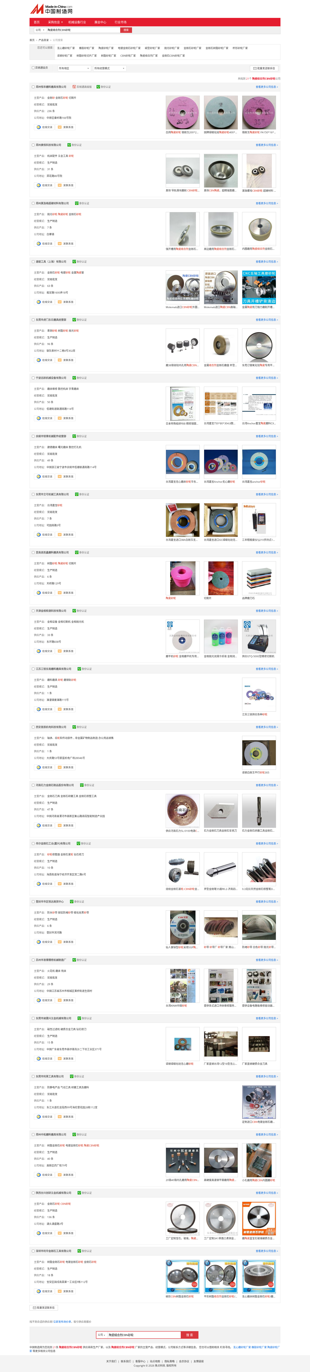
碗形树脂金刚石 (180, 1296)
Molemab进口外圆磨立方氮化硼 (182, 307)
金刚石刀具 (53, 796)
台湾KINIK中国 (176, 1005)
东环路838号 (54, 642)
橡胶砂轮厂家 (86, 48)
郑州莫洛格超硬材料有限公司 (52, 203)
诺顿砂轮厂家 (64, 55)
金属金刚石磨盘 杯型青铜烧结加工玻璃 (221, 365)
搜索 (126, 30)
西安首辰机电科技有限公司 (51, 727)
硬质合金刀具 (68, 1029)
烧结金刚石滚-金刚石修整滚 (182, 889)
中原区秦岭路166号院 (59, 118)
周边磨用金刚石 (221, 249)
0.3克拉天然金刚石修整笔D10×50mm (259, 889)
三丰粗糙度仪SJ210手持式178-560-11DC (259, 540)
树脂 (63, 331)
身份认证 (106, 87)
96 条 (50, 344)
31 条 (50, 169)
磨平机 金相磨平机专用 (182, 656)
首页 (37, 22)
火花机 (51, 971)
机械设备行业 (77, 22)
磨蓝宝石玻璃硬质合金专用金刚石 (259, 1238)
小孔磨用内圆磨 (258, 1180)
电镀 (66, 272)
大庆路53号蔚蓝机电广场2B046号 (66, 758)
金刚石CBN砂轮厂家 (173, 55)
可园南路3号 (54, 525)
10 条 (50, 868)
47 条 (50, 809)
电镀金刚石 (74, 1145)
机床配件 (52, 156)
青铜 (52, 331)
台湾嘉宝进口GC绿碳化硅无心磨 (221, 540)
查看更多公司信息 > (267, 87)
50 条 (50, 402)
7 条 (49, 227)
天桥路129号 (54, 583)
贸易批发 (52, 104)
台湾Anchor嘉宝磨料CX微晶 (259, 423)
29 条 (50, 984)
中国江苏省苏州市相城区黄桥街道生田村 (69, 991)
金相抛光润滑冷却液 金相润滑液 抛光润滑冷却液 (221, 656)
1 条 (49, 693)
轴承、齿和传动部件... (60, 738)
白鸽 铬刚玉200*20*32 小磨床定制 (182, 132)
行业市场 (121, 22)
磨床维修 (52, 389)
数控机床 (63, 389)
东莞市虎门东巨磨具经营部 (51, 320)
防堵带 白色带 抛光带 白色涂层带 (259, 947)
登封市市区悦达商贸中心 (50, 901)
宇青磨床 (74, 389)
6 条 (49, 576)
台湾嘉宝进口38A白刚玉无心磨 (182, 540)
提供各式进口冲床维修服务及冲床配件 (221, 1005)
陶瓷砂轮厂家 (106, 48)
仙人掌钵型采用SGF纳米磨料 (182, 947)
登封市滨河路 (54, 932)
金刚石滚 (67, 854)
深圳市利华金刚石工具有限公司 (53, 1251)
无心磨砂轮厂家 (66, 48)
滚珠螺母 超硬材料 (259, 190)
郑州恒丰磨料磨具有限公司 (51, 87)
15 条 (50, 1042)
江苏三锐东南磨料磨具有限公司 (53, 669)
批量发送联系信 (266, 68)
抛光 (52, 214)
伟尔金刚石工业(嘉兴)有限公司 (53, 843)
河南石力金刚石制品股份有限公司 (55, 785)
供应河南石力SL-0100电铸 (182, 831)
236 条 (51, 111)
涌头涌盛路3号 (55, 1224)
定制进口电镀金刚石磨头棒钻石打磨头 (259, 1122)
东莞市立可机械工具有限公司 (52, 494)
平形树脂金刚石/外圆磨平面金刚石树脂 (221, 1296)
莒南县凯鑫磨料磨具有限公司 (52, 552)
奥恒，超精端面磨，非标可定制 (221, 190)
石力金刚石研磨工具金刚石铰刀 (259, 830)
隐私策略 (169, 1361)
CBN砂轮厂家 (128, 55)
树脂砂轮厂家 (108, 55)
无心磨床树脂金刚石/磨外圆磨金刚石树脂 (259, 1296)
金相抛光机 (77, 622)
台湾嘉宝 (54, 505)
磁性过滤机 (53, 1029)
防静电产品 (53, 1087)
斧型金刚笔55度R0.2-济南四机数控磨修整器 (221, 889)
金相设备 (52, 622)
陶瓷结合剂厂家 (149, 55)
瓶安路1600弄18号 (57, 292)
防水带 (52, 912)
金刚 (51, 98)
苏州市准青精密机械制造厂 (51, 960)
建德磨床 (52, 447)
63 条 (50, 286)
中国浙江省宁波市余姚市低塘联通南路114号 (72, 467)
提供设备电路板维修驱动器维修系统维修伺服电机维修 (259, 1005)
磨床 (58, 971)
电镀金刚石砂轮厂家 (129, 48)
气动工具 (66, 1087)
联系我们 (126, 1361)
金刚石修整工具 (88, 796)
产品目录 (44, 40)
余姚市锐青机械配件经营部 (51, 436)
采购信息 (54, 22)
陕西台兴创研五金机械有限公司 (53, 1193)
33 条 (50, 635)
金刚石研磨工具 (69, 796)
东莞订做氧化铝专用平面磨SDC (259, 365)
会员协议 (184, 1361)
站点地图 (155, 1361)
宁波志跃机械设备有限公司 (51, 378)
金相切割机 (64, 622)
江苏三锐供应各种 (254, 714)
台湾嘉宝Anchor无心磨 (219, 482)
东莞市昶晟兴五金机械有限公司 (53, 1018)
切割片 (72, 98)
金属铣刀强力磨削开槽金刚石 (259, 307)
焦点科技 (160, 1365)
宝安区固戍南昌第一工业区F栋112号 (67, 1282)
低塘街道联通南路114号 (60, 409)
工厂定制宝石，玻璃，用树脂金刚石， (182, 1238)
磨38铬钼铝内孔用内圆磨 (182, 365)
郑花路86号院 (54, 176)
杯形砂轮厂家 (240, 48)
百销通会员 (41, 67)
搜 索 (189, 1335)
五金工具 (63, 156)
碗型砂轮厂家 (152, 48)
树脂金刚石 (56, 1145)
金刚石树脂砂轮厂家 (217, 48)
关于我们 (111, 1361)
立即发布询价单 (62, 1322)
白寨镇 (50, 234)
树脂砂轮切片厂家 (87, 55)
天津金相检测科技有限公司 (51, 611)
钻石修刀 (79, 854)
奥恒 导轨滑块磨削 (182, 190)
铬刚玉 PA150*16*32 (259, 132)
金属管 (77, 272)
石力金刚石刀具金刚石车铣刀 (220, 830)
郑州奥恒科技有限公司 (48, 145)
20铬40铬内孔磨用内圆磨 (182, 1180)
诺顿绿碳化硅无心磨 (180, 1064)
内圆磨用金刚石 (259, 249)
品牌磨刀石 (248, 598)
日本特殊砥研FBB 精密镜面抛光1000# (182, 423)
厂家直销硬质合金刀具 (254, 1064)
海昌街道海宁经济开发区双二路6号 (66, 874)
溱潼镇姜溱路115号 (58, 700)
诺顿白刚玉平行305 (255, 772)
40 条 (50, 1159)
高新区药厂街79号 (57, 1165)
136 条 (51, 1217)
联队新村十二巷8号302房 (61, 351)
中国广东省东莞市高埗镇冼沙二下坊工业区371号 (74, 1049)
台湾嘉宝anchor (254, 482)
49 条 (50, 460)
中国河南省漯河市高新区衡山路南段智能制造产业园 (76, 816)
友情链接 (199, 1361)
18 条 (50, 1275)
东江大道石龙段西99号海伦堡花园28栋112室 (72, 1107)
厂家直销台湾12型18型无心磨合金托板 (221, 1064)
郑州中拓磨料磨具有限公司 (51, 1134)
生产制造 (52, 162)
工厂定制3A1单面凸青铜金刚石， (221, 1238)
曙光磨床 (63, 447)
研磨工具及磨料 (80, 1087)
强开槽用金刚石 (182, 249)
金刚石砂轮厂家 (192, 48)
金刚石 (61, 98)
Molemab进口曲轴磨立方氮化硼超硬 (221, 307)
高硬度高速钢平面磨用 (221, 1180)
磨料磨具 (52, 680)
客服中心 (140, 1361)
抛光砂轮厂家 (171, 48)
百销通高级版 (84, 87)
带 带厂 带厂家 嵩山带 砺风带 (221, 947)
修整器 (53, 854)
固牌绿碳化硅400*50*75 (221, 132)
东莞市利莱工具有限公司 (50, 1076)
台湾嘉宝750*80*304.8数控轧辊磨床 (221, 423)
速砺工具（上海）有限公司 (51, 261)
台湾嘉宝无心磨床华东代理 (182, 482)
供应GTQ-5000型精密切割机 (258, 656)
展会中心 (100, 22)
